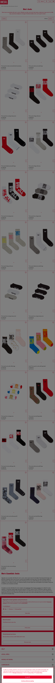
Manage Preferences (17, 672)
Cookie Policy (39, 672)
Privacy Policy (31, 672)
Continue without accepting (27, 680)
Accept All (27, 677)
